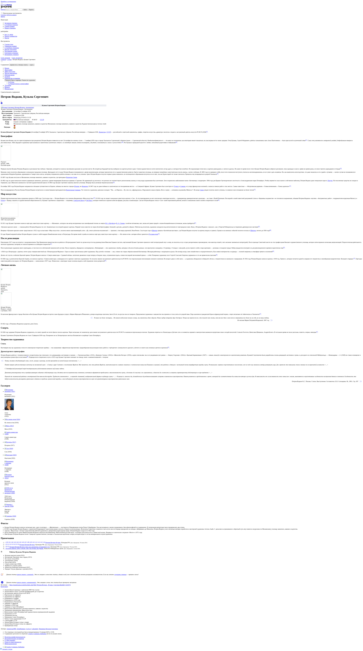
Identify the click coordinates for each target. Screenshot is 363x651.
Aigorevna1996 (11, 629)
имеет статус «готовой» (25, 574)
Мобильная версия (11, 644)
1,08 (28, 542)
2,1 (8, 544)
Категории (4, 586)
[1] (207, 131)
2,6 (18, 544)
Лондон (330, 180)
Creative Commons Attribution (37, 634)
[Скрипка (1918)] (10, 516)
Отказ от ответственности (13, 642)
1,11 (36, 542)
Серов (202, 190)
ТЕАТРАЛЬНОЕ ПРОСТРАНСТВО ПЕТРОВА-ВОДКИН (24, 548)
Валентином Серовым (73, 190)
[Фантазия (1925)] (11, 455)
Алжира (182, 186)
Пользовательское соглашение (14, 638)
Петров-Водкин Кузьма (52, 542)
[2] (122, 142)
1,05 (20, 542)
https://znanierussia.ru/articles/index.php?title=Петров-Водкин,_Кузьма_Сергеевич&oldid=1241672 (40, 585)
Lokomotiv (35, 629)
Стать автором (5, 58)
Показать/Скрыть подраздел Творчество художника (20, 80)
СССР (109, 132)
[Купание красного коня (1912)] (11, 478)
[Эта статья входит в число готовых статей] (1, 101)
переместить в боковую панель (19, 65)
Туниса (176, 186)
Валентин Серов (71, 177)
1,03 (15, 542)
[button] (1, 13)
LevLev (28, 629)
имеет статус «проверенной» (26, 582)
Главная (3, 59)
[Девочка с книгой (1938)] (9, 506)
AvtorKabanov (21, 629)
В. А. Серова (120, 223)
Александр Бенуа (79, 200)
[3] (176, 142)
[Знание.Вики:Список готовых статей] (2, 575)
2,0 (6, 544)
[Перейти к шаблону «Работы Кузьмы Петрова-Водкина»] (1, 552)
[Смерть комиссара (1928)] (12, 434)
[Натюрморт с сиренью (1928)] (9, 465)
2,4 (14, 544)
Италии (76, 186)
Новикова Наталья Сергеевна (48, 629)
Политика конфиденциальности (15, 637)
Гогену (3, 200)
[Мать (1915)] (9, 426)
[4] (27, 356)
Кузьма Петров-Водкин (27, 544)
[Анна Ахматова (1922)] (9, 409)
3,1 (8, 546)
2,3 (12, 544)
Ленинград (102, 132)
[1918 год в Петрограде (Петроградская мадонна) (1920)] (12, 493)
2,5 (16, 544)
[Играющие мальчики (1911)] (12, 391)
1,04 (17, 542)
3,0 (6, 546)
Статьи (9, 59)
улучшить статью (120, 574)
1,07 (25, 542)
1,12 (38, 542)
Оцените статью (7, 649)
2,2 (10, 544)
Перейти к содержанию (8, 1)
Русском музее (153, 234)
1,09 (30, 542)
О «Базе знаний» (10, 640)
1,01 (9, 542)
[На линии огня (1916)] (12, 419)
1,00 (7, 542)
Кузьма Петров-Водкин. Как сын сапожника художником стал (30, 547)
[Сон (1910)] (9, 448)
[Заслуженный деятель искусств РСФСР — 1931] (15, 128)
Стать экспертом (17, 58)
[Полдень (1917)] (10, 442)
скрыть (32, 65)
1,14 (44, 542)
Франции (85, 186)
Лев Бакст (89, 200)
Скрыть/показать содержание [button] (10, 92)
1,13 (41, 542)
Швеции (154, 230)
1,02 (12, 542)
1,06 (23, 542)
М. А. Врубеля (110, 223)
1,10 (33, 542)
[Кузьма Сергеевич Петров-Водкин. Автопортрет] (17, 107)
